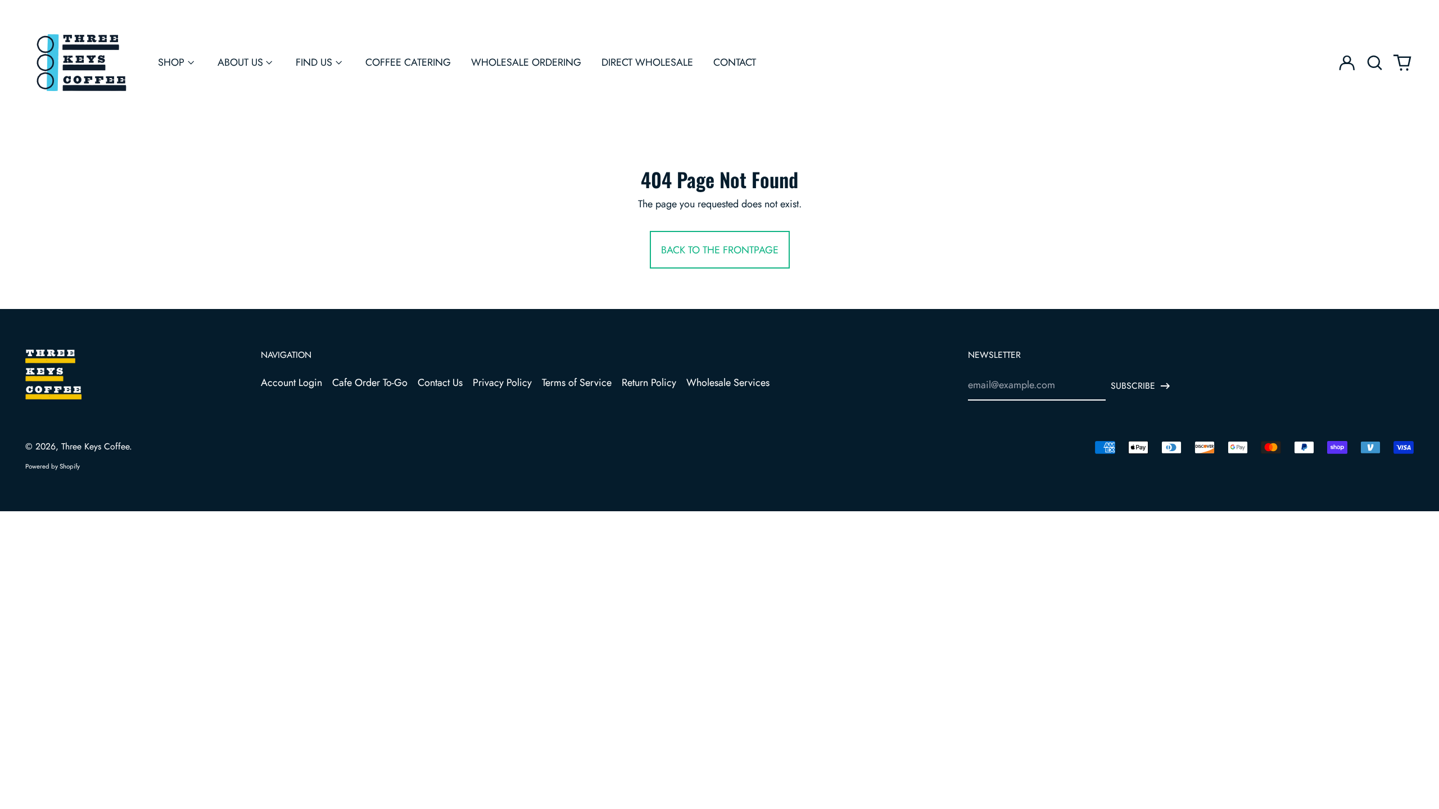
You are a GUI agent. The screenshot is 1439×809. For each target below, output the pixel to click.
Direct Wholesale (647, 62)
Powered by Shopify (52, 466)
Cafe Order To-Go (370, 382)
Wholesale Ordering (526, 62)
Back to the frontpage (720, 250)
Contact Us (440, 382)
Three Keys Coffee (95, 446)
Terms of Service (577, 382)
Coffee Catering (408, 62)
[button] (1374, 62)
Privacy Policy (502, 382)
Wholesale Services (728, 382)
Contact (734, 62)
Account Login (291, 382)
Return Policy (649, 382)
